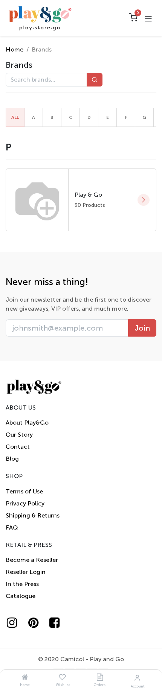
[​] (15, 623)
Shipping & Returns (33, 515)
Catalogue (20, 595)
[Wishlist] (62, 677)
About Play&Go (27, 422)
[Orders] (100, 677)
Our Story (19, 434)
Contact (18, 446)
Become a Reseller (32, 559)
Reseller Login (26, 571)
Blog (12, 458)
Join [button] (142, 327)
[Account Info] (137, 678)
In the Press (22, 583)
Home (14, 49)
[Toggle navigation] (148, 18)
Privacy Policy (25, 503)
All (15, 117)
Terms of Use (24, 491)
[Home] (24, 677)
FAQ (12, 527)
